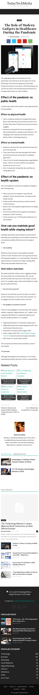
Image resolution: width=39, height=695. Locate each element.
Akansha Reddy (14, 36)
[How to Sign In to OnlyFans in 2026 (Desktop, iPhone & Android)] (6, 565)
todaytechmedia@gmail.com (24, 601)
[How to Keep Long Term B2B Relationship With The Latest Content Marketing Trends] (6, 640)
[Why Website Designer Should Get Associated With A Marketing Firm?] (6, 631)
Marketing (5, 660)
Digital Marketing (7, 666)
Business (4, 657)
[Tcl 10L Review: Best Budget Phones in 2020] (6, 471)
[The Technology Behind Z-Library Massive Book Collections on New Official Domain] (19, 507)
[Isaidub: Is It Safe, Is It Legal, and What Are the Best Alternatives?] (6, 545)
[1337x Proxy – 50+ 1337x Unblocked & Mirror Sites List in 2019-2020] (6, 621)
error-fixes (5, 678)
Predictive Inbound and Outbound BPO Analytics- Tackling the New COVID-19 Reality (10, 411)
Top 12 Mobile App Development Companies (30, 409)
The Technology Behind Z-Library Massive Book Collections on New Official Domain (17, 526)
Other (3, 675)
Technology (5, 654)
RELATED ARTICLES (6, 454)
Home (5, 687)
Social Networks (7, 663)
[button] (36, 11)
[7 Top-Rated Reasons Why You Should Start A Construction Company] (6, 574)
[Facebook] (14, 607)
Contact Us (12, 687)
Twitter (23, 689)
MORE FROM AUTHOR (19, 454)
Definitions (5, 672)
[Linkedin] (20, 607)
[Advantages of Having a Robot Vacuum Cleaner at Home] (6, 461)
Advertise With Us (22, 687)
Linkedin (31, 687)
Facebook (16, 689)
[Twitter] (25, 607)
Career (3, 520)
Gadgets (19, 20)
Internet (4, 669)
